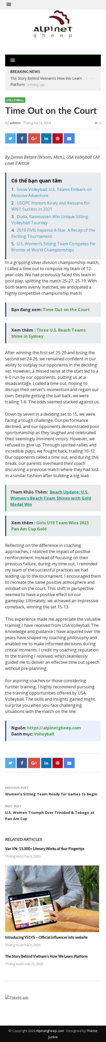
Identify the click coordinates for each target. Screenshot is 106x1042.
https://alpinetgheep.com (54, 728)
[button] (8, 4)
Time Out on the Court (66, 309)
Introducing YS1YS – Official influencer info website (46, 937)
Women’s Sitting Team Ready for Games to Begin (51, 794)
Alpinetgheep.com (50, 1030)
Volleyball (15, 100)
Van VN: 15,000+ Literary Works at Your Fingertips (44, 849)
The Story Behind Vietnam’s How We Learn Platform (46, 956)
